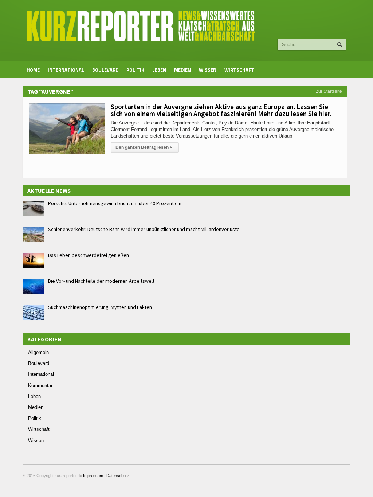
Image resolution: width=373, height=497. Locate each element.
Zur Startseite (329, 91)
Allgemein (38, 352)
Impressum (93, 475)
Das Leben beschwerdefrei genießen (88, 255)
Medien (182, 69)
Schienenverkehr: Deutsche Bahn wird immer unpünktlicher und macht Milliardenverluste (144, 229)
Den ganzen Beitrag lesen (143, 147)
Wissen (207, 69)
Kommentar (40, 385)
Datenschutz (117, 475)
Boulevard (105, 69)
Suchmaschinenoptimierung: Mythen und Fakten (100, 307)
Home (33, 69)
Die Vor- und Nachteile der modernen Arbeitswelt (101, 281)
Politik (135, 69)
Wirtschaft (239, 69)
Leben (159, 69)
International (66, 69)
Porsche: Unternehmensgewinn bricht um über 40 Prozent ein (114, 203)
